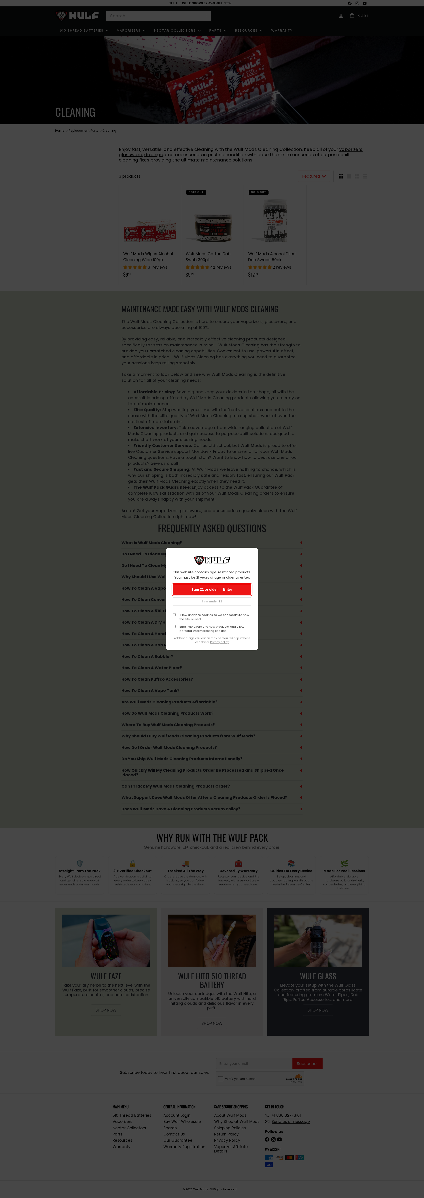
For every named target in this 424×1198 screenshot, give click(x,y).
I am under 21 (212, 601)
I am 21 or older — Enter (212, 589)
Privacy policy (219, 642)
